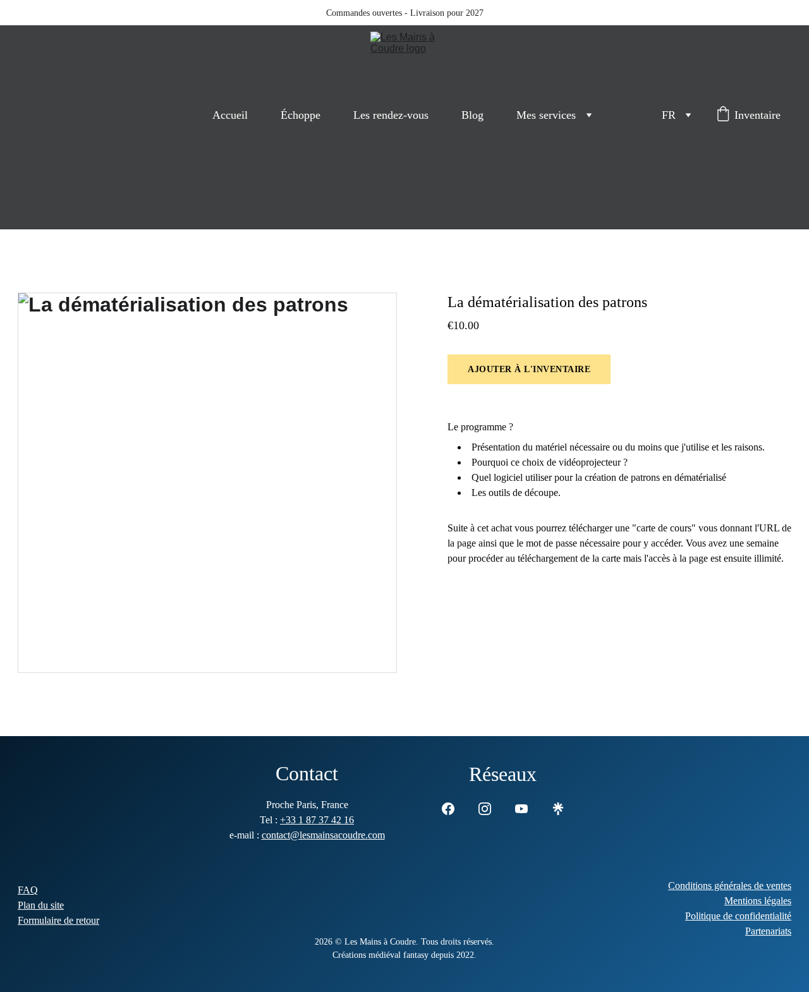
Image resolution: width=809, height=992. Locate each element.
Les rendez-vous (391, 115)
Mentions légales (757, 900)
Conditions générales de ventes (729, 885)
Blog (472, 115)
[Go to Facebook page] (448, 808)
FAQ (28, 890)
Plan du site (41, 905)
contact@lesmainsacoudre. (315, 835)
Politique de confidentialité (738, 915)
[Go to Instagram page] (484, 808)
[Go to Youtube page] (521, 808)
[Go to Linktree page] (558, 808)
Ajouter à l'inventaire (529, 369)
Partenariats (768, 931)
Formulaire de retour (58, 920)
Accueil (230, 115)
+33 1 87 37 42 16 (317, 819)
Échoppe (300, 115)
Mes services (546, 115)
